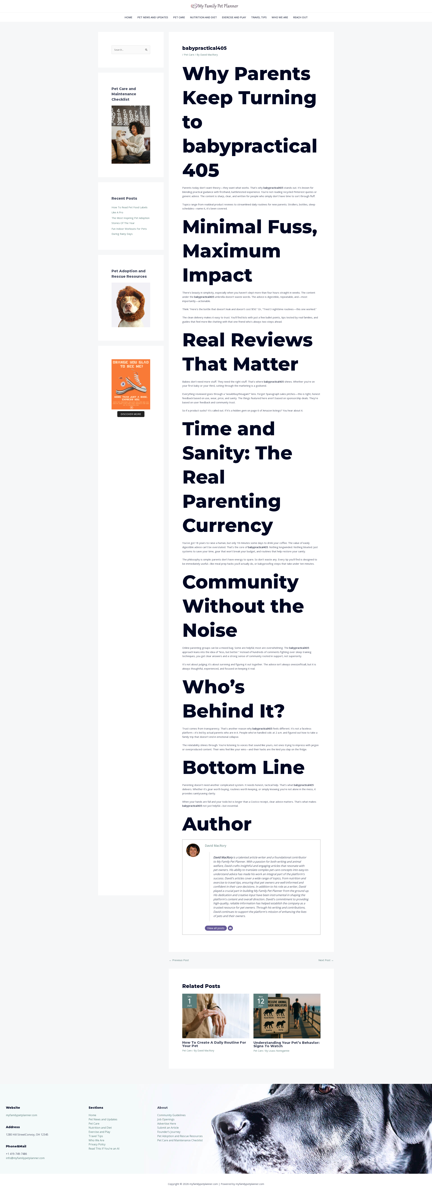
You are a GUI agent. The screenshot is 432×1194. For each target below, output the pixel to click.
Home (128, 17)
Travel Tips (259, 17)
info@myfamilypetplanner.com (25, 1158)
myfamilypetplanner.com (21, 1115)
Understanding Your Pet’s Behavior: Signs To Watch (286, 1044)
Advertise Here (166, 1123)
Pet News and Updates (152, 17)
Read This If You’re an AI (104, 1148)
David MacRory (215, 846)
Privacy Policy (97, 1144)
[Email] (230, 928)
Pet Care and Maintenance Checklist (180, 1140)
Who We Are (280, 17)
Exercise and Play (234, 17)
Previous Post (179, 960)
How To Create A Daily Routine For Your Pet (214, 1044)
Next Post (326, 960)
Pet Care (179, 17)
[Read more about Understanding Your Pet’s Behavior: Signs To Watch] (286, 1015)
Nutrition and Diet (203, 17)
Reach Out (300, 17)
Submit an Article (168, 1127)
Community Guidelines (171, 1115)
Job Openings (165, 1119)
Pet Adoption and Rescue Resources (180, 1136)
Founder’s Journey (168, 1132)
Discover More (131, 414)
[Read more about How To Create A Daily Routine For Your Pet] (215, 1015)
